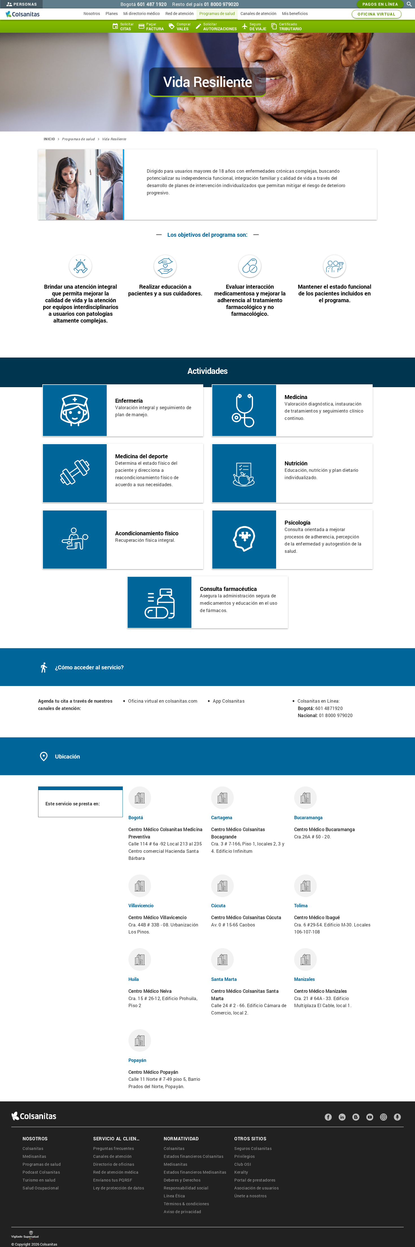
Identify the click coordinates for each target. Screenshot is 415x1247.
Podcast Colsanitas (41, 1172)
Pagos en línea (380, 4)
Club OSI (242, 1164)
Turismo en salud (39, 1180)
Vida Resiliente (114, 139)
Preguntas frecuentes (113, 1148)
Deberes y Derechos (182, 1180)
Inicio (49, 139)
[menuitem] (92, 14)
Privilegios (244, 1156)
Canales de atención (112, 1156)
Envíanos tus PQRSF (112, 1180)
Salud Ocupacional (41, 1188)
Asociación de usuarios (256, 1188)
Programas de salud (78, 139)
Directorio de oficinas (113, 1164)
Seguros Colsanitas (253, 1148)
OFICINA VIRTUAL (377, 14)
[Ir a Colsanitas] (23, 14)
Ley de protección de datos (118, 1188)
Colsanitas (33, 1148)
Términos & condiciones (186, 1203)
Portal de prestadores (255, 1180)
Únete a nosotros (250, 1195)
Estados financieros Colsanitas (193, 1156)
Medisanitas (34, 1156)
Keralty (241, 1172)
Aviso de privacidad (182, 1211)
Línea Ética (174, 1195)
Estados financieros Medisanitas (195, 1172)
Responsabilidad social (186, 1188)
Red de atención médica (115, 1172)
